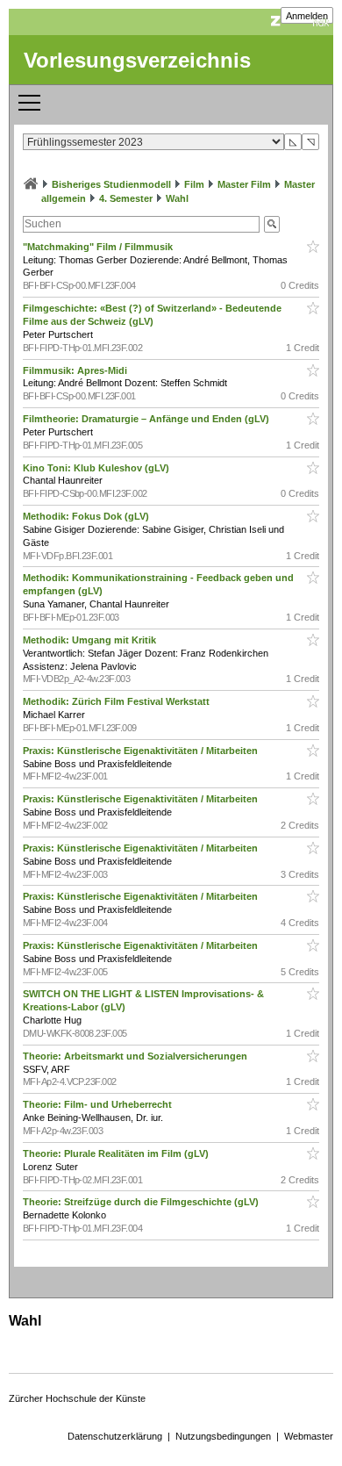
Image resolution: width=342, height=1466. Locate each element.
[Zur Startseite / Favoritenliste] (31, 184)
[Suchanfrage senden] (272, 224)
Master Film (244, 184)
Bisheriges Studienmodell (111, 184)
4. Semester (126, 198)
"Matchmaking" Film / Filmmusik (99, 246)
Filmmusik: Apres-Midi (76, 370)
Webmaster (308, 1436)
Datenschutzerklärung (115, 1436)
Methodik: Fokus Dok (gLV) (87, 516)
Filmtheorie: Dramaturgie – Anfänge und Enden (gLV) (147, 418)
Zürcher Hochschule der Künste (77, 1398)
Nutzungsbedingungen (223, 1436)
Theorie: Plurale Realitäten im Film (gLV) (117, 1153)
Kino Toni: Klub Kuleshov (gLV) (97, 468)
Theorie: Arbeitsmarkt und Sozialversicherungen (136, 1056)
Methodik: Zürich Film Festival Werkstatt (117, 701)
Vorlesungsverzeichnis (137, 60)
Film (194, 184)
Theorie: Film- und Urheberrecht (99, 1104)
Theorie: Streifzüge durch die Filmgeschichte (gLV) (142, 1202)
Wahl (177, 198)
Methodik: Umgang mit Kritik (91, 640)
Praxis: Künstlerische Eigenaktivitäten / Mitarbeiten (141, 750)
